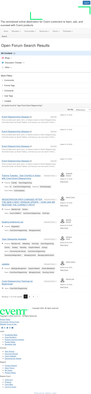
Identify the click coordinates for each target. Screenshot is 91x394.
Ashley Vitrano (70, 262)
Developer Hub (10, 344)
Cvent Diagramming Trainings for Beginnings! (17, 282)
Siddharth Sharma (69, 174)
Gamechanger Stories (13, 358)
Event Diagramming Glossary (16, 116)
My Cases (8, 370)
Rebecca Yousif (69, 238)
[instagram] (10, 328)
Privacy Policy (5, 319)
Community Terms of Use (9, 322)
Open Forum (9, 368)
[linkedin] (7, 328)
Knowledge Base (11, 335)
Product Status (10, 372)
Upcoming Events (11, 354)
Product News (10, 342)
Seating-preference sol (12, 221)
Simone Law (70, 279)
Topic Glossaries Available (14, 238)
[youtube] (12, 328)
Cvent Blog (9, 384)
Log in (86, 3)
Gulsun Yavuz (70, 197)
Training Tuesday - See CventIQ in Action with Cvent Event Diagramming (21, 177)
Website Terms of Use (8, 324)
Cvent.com (9, 380)
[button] (16, 31)
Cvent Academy (11, 337)
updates (5, 263)
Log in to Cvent (10, 387)
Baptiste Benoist (68, 221)
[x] (5, 328)
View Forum (64, 181)
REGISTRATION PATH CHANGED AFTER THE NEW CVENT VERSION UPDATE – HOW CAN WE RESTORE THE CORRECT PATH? (28, 202)
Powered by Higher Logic (45, 393)
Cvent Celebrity (10, 356)
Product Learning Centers (14, 339)
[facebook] (2, 328)
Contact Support (11, 365)
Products (8, 382)
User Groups (9, 351)
